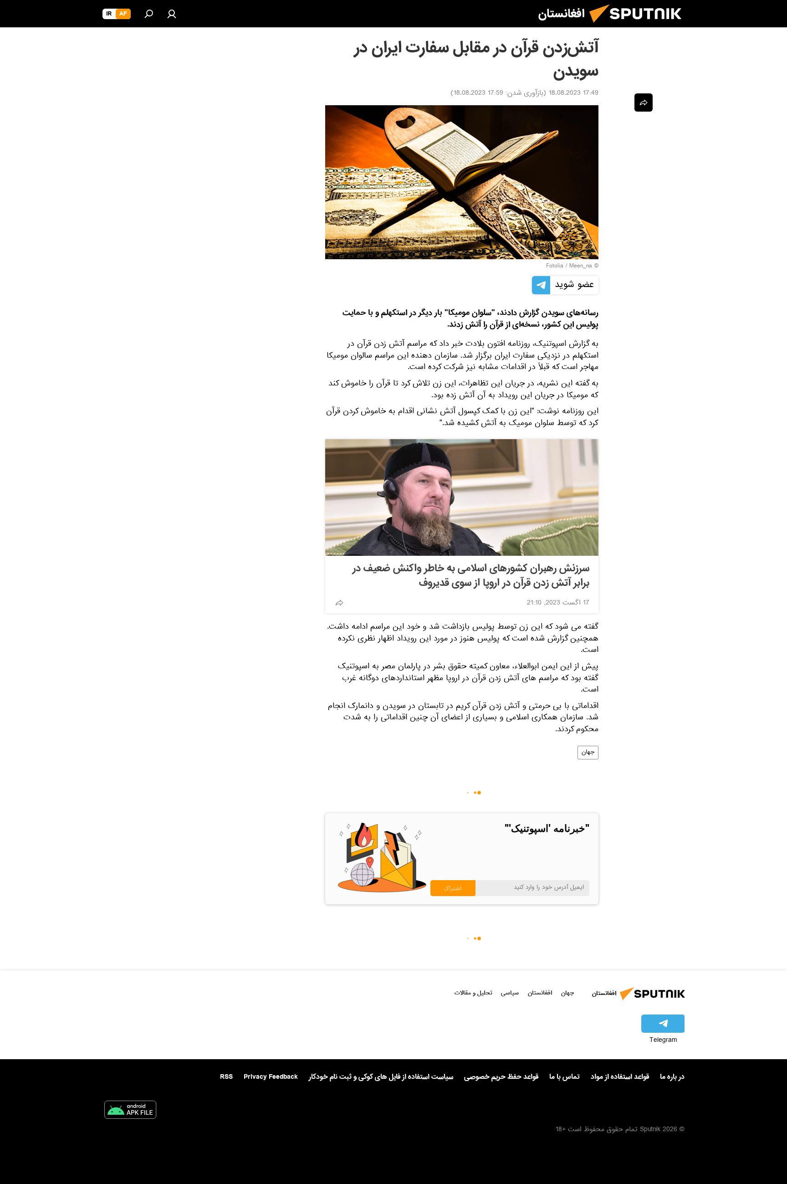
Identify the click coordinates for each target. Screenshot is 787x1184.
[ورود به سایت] (172, 14)
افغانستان (540, 993)
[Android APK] (130, 1111)
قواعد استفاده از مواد (620, 1077)
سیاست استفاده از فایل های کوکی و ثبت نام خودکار (381, 1077)
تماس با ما (564, 1077)
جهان (588, 752)
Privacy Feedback (271, 1077)
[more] (339, 603)
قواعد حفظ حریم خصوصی (501, 1077)
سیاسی (510, 993)
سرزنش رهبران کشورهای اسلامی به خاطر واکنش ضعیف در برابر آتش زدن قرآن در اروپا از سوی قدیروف (471, 575)
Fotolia (554, 266)
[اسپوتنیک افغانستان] (639, 26)
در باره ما (672, 1077)
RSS (226, 1077)
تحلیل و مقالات (473, 993)
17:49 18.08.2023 (573, 93)
